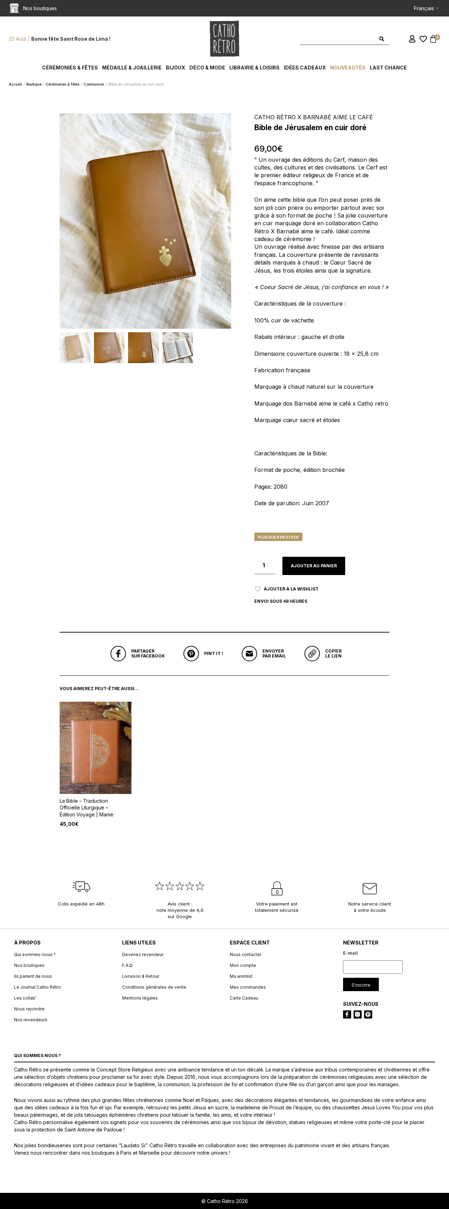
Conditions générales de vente (154, 987)
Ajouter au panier (314, 565)
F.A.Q (127, 965)
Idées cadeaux (305, 68)
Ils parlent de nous (33, 976)
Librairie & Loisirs (254, 68)
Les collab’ (25, 998)
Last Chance (388, 68)
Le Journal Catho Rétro (37, 987)
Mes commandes (248, 987)
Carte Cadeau (244, 998)
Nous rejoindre (29, 1008)
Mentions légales (140, 998)
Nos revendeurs (30, 1019)
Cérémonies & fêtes (70, 68)
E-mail (350, 953)
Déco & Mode (207, 68)
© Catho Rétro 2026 (224, 1201)
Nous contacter (245, 954)
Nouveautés (348, 68)
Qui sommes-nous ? (35, 954)
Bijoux (175, 68)
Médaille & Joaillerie (132, 68)
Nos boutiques (29, 965)
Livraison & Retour (140, 976)
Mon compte (243, 965)
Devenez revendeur (142, 954)
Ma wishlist (241, 976)
